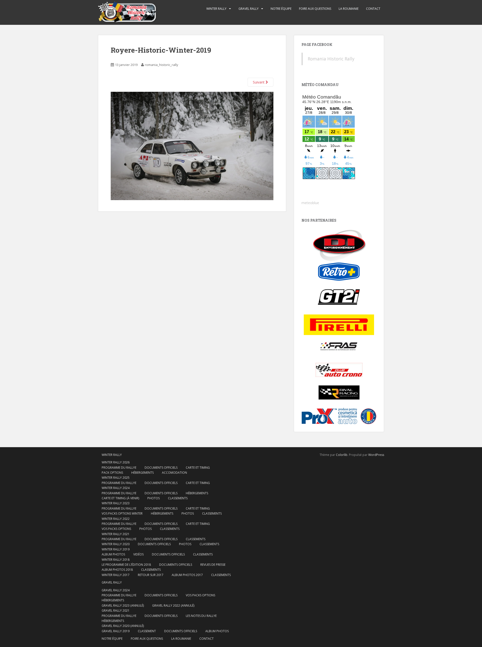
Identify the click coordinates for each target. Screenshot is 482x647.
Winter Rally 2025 (116, 477)
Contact (373, 9)
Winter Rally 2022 (116, 519)
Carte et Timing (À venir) (120, 498)
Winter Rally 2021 (116, 534)
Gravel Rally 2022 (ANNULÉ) (173, 605)
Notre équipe (281, 9)
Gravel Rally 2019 (116, 631)
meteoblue (310, 202)
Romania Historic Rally (331, 59)
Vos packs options (116, 529)
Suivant (259, 82)
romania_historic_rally (161, 64)
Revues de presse (212, 564)
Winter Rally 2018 (116, 559)
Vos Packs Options (200, 595)
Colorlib (341, 455)
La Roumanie (348, 9)
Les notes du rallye (201, 616)
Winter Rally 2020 (116, 544)
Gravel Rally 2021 (116, 610)
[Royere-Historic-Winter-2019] (192, 145)
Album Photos (113, 554)
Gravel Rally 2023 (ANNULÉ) (123, 605)
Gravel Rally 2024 (116, 590)
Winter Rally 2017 (116, 575)
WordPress (376, 455)
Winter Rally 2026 (116, 462)
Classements (178, 498)
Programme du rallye (119, 467)
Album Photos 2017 (187, 575)
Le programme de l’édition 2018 (126, 564)
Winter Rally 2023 (116, 503)
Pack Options (112, 472)
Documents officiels (161, 467)
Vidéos (138, 554)
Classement (147, 631)
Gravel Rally (248, 9)
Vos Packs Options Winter (122, 513)
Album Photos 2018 (117, 570)
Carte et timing (198, 524)
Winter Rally (216, 9)
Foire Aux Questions (315, 9)
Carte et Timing (198, 467)
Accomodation (174, 472)
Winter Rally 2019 (116, 549)
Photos (153, 498)
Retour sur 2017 (150, 575)
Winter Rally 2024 (116, 488)
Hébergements (142, 472)
